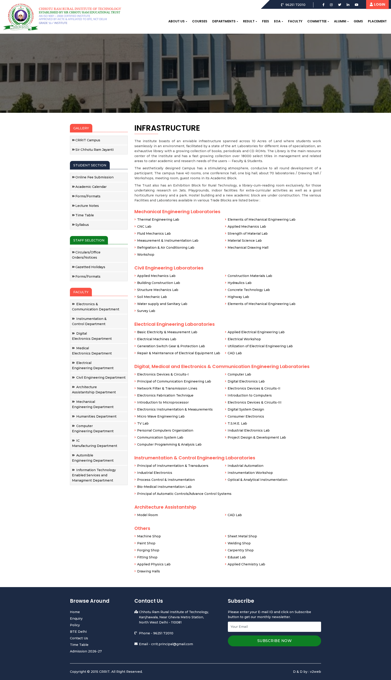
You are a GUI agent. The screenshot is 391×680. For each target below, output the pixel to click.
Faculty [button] (295, 21)
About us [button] (176, 21)
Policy (75, 625)
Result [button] (249, 21)
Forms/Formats (87, 196)
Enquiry (76, 618)
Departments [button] (224, 21)
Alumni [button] (340, 21)
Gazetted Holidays (90, 267)
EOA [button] (277, 21)
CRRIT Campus (87, 140)
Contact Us (79, 638)
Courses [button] (199, 21)
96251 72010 (163, 633)
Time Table (84, 215)
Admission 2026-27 (86, 651)
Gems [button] (358, 21)
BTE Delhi (78, 632)
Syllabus (82, 225)
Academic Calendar (91, 187)
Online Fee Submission (94, 177)
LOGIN (379, 4)
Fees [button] (265, 21)
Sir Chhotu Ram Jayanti (94, 150)
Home (75, 612)
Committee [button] (317, 21)
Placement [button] (377, 21)
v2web (315, 672)
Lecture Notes (87, 206)
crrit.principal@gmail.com (172, 644)
